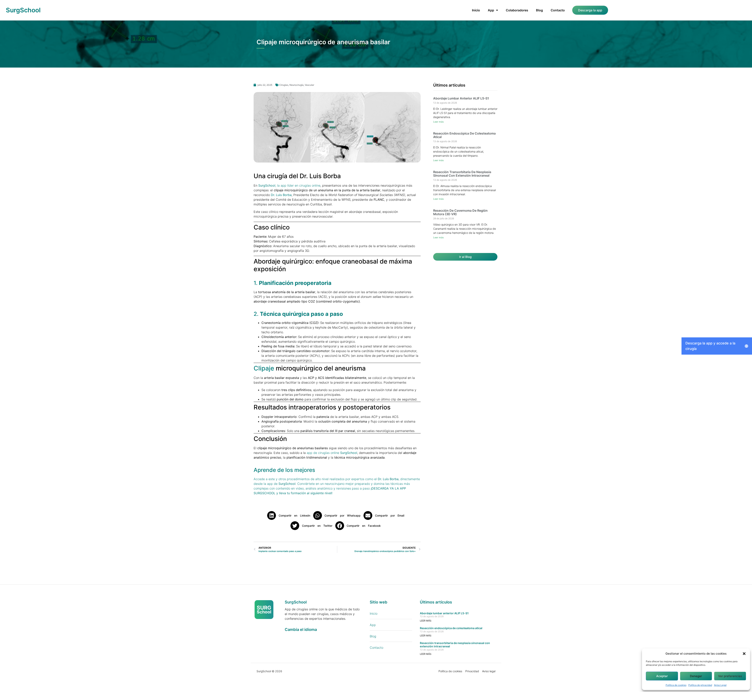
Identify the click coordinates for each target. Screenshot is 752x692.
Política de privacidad (700, 685)
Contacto (558, 10)
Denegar (696, 676)
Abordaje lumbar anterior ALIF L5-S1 (461, 98)
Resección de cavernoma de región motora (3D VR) (460, 212)
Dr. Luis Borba (281, 195)
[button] (744, 654)
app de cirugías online (332, 453)
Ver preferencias (730, 676)
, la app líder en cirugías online (289, 185)
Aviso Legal (720, 685)
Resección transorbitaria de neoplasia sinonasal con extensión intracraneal (462, 173)
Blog (539, 10)
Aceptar (662, 676)
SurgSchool (23, 10)
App (491, 10)
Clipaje (265, 368)
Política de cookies (676, 685)
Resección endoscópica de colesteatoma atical (464, 135)
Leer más (438, 121)
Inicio (476, 10)
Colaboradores (517, 10)
